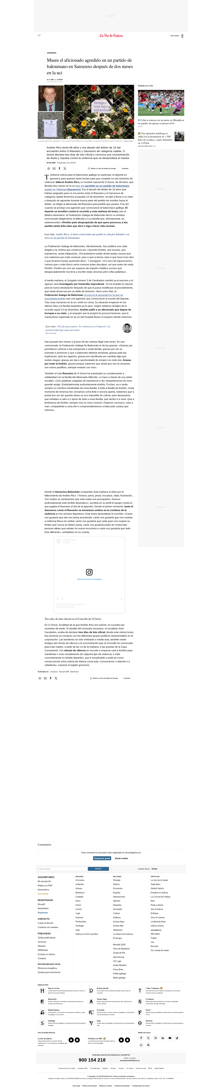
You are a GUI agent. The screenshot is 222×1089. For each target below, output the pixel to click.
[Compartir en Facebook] (59, 168)
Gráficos (117, 917)
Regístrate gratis (102, 858)
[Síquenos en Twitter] (148, 1038)
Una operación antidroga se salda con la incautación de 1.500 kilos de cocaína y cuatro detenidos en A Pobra (155, 138)
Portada (116, 880)
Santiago (80, 926)
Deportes (117, 905)
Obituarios (117, 930)
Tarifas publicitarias (46, 938)
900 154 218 (92, 1060)
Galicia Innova (157, 926)
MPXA (150, 1068)
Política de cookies (105, 1086)
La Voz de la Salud (159, 880)
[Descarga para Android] (77, 1040)
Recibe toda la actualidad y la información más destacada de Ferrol (164, 1012)
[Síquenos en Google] (148, 1045)
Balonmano (74, 672)
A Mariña (80, 884)
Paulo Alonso (51, 333)
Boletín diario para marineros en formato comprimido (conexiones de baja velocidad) (162, 1001)
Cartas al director (45, 923)
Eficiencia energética (47, 968)
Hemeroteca (43, 889)
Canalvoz (121, 1068)
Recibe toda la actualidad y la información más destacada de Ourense (164, 1023)
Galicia (116, 884)
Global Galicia (157, 888)
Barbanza (80, 892)
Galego (154, 869)
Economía (117, 888)
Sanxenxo (54, 672)
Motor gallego (119, 978)
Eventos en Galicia (46, 954)
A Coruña (80, 880)
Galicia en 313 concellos (87, 934)
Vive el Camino (158, 917)
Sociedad (117, 909)
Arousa (79, 888)
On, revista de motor (160, 950)
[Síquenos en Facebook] (141, 1038)
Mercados (155, 934)
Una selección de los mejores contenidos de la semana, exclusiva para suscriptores (163, 990)
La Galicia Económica (123, 934)
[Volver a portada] (111, 35)
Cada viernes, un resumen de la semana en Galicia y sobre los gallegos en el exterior (66, 1012)
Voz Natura (130, 1068)
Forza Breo (118, 969)
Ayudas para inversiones (49, 972)
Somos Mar (118, 926)
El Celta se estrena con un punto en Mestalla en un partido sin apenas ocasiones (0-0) (161, 121)
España (116, 892)
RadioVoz (105, 1068)
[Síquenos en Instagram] (155, 1038)
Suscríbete (43, 894)
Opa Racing (118, 957)
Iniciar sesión (121, 858)
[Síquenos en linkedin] (163, 1038)
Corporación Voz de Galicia (66, 1068)
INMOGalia (43, 950)
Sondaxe (113, 1068)
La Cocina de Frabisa (160, 897)
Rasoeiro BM (64, 672)
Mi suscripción (44, 881)
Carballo (79, 897)
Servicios (42, 942)
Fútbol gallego (119, 973)
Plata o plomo (157, 905)
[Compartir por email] (54, 168)
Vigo (78, 930)
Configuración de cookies (141, 1086)
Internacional (119, 897)
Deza (78, 901)
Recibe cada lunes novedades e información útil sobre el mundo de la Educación (65, 1001)
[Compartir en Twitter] (65, 168)
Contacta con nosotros (48, 927)
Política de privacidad (89, 1086)
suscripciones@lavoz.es (130, 1061)
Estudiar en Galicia (159, 892)
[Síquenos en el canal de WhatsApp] (141, 1045)
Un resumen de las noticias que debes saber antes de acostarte (114, 990)
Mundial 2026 (119, 944)
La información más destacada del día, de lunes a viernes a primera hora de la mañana (66, 990)
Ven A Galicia (157, 909)
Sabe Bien (155, 884)
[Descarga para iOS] (71, 1040)
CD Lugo (117, 961)
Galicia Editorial (159, 1068)
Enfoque (154, 913)
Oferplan (42, 946)
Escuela (154, 946)
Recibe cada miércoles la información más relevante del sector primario (114, 1001)
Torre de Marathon (121, 948)
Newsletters (43, 908)
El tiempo (117, 938)
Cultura (116, 913)
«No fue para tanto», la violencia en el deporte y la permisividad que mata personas (78, 328)
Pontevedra (81, 921)
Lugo (78, 913)
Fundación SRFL (82, 1068)
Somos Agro (118, 921)
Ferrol (78, 905)
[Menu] (39, 35)
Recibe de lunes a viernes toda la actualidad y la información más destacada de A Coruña (115, 1012)
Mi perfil (41, 904)
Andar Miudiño (119, 965)
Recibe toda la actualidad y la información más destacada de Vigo (116, 1023)
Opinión (116, 901)
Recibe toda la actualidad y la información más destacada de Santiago (67, 1023)
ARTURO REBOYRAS (145, 146)
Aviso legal (76, 1086)
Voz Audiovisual (95, 1068)
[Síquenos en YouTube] (170, 1038)
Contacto (42, 958)
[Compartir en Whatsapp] (49, 168)
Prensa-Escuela (141, 1068)
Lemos (79, 909)
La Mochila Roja (158, 921)
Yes (152, 942)
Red (153, 901)
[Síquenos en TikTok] (177, 1038)
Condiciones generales (122, 1086)
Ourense (79, 917)
